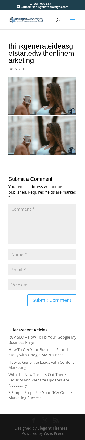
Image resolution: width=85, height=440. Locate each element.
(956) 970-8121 (43, 4)
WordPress (54, 433)
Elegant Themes (52, 428)
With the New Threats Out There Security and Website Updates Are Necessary (38, 380)
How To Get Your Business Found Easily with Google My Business (38, 352)
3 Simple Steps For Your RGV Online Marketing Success (40, 395)
